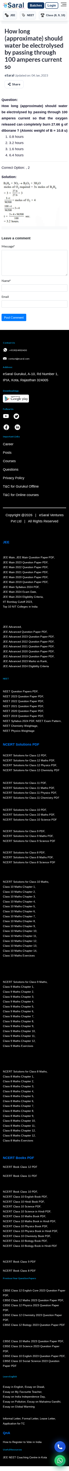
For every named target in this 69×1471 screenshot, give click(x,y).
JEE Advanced (12, 626)
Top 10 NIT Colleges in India (20, 606)
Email (5, 296)
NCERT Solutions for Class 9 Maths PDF (28, 835)
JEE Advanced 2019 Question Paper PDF (28, 656)
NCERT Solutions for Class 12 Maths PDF (28, 760)
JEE (6, 542)
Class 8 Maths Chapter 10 (19, 1120)
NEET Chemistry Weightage (20, 725)
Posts (7, 453)
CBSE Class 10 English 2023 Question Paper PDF (34, 1356)
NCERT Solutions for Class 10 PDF (24, 809)
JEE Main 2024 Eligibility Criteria (23, 596)
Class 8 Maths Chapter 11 (19, 1125)
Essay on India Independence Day (24, 1396)
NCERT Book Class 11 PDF (20, 1175)
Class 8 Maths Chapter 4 (18, 1091)
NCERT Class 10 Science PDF (21, 1206)
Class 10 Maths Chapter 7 (19, 916)
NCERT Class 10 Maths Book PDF (24, 1216)
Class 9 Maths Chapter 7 (18, 1016)
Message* (8, 246)
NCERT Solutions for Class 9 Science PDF (29, 840)
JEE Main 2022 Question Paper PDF (25, 567)
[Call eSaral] (60, 1446)
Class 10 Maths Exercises (19, 955)
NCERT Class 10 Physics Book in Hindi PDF (30, 1231)
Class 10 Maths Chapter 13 (19, 945)
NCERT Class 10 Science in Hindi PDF (26, 1211)
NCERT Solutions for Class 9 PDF (23, 831)
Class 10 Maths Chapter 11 (19, 935)
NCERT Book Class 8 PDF (19, 1270)
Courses (9, 461)
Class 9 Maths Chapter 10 (19, 1031)
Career (8, 444)
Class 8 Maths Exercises (18, 1140)
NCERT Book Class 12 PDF (20, 1166)
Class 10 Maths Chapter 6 (19, 911)
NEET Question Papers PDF (20, 691)
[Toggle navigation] (63, 5)
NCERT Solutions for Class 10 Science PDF (30, 819)
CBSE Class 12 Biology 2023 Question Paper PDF (34, 1324)
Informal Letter (12, 1418)
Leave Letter (47, 1418)
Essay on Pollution (14, 1401)
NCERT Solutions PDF (21, 744)
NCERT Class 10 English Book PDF (25, 1196)
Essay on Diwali (34, 1386)
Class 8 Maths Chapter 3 (18, 1086)
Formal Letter (30, 1418)
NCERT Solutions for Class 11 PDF (24, 782)
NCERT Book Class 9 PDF (19, 1261)
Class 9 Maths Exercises (18, 1045)
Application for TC (14, 1423)
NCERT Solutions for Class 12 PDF (24, 755)
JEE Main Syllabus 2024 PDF (21, 587)
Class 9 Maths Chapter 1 (18, 986)
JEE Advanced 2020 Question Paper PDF (28, 651)
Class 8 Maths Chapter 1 (18, 1076)
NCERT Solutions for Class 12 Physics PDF (29, 765)
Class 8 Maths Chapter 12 (19, 1130)
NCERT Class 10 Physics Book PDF (25, 1226)
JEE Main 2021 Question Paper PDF (25, 572)
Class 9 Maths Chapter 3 (18, 996)
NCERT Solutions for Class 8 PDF (23, 852)
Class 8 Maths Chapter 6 (18, 1101)
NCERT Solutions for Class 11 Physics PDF (29, 792)
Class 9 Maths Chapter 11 (19, 1035)
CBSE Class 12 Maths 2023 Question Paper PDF (33, 1300)
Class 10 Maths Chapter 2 (19, 891)
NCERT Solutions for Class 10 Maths (25, 881)
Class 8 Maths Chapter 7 (18, 1105)
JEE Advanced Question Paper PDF (25, 631)
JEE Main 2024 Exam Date (19, 591)
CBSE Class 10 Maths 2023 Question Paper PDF (33, 1341)
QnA (6, 1433)
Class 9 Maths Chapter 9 (18, 1026)
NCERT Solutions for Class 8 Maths (25, 1071)
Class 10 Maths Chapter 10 (19, 930)
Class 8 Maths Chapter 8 (18, 1110)
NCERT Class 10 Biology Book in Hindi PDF (30, 1245)
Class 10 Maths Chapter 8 (19, 921)
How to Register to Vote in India (22, 1442)
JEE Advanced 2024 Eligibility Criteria (26, 666)
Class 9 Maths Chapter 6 (18, 1011)
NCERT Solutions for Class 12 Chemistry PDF (31, 770)
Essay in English (13, 1386)
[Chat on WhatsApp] (60, 1460)
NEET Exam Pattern (48, 720)
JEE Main (9, 557)
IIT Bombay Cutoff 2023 (17, 601)
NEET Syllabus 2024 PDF (18, 720)
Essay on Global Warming (19, 1406)
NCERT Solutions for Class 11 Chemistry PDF (31, 797)
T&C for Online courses (21, 495)
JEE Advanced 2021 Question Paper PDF (28, 646)
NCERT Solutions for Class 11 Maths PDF (28, 787)
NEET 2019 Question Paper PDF (23, 716)
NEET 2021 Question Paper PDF (23, 706)
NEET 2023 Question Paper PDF (23, 696)
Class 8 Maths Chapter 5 (18, 1096)
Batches (36, 5)
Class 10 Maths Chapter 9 (19, 926)
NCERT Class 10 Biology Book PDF (25, 1240)
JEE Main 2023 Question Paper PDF (25, 562)
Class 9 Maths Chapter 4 (18, 1001)
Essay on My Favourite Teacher (22, 1391)
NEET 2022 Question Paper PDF (23, 701)
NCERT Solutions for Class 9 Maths (25, 981)
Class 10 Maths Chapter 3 (19, 896)
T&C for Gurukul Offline (21, 486)
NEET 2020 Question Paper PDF (23, 711)
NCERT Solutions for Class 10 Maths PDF (28, 814)
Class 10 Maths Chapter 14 (19, 950)
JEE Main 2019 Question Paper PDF (25, 582)
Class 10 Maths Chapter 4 (19, 901)
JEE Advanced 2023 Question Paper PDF (28, 636)
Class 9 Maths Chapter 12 (19, 1040)
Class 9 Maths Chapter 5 (18, 1006)
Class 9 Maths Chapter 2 (18, 991)
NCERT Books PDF (18, 1158)
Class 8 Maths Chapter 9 (18, 1115)
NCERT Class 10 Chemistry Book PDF (26, 1236)
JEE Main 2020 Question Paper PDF (25, 577)
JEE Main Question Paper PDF (35, 557)
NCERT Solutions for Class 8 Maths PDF (28, 857)
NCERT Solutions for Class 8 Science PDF (29, 862)
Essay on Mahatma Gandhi (43, 1401)
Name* (6, 280)
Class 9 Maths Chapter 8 (18, 1021)
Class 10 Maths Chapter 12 (19, 940)
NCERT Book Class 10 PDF (20, 1191)
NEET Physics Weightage (18, 730)
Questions (10, 469)
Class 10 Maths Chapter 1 (19, 886)
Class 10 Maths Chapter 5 (19, 906)
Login (52, 5)
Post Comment (14, 317)
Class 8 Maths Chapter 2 (18, 1081)
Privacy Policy (13, 478)
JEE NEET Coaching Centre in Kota (25, 1457)
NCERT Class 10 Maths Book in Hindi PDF (29, 1221)
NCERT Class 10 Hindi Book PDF (23, 1201)
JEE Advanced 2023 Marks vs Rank (25, 661)
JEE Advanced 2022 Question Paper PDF (28, 641)
